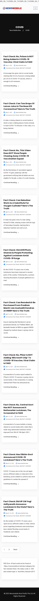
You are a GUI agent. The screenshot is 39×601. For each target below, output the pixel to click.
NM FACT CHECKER (25, 68)
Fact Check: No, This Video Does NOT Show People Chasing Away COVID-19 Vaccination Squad (17, 154)
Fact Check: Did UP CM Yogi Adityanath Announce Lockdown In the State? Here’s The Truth (19, 505)
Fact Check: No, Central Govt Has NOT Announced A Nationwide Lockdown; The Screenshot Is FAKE (18, 408)
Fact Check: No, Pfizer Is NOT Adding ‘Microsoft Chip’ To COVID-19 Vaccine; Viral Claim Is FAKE (19, 359)
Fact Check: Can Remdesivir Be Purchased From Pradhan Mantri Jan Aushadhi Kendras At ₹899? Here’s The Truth (19, 306)
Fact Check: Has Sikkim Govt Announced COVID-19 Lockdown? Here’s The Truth (18, 457)
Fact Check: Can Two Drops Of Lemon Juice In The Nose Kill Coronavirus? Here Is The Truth (19, 106)
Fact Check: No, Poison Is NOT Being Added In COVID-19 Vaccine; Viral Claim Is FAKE (19, 59)
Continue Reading (10, 86)
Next (15, 549)
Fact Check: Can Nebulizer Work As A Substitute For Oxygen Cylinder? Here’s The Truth (18, 204)
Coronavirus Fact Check (12, 68)
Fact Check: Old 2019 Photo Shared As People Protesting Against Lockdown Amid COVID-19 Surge (18, 254)
